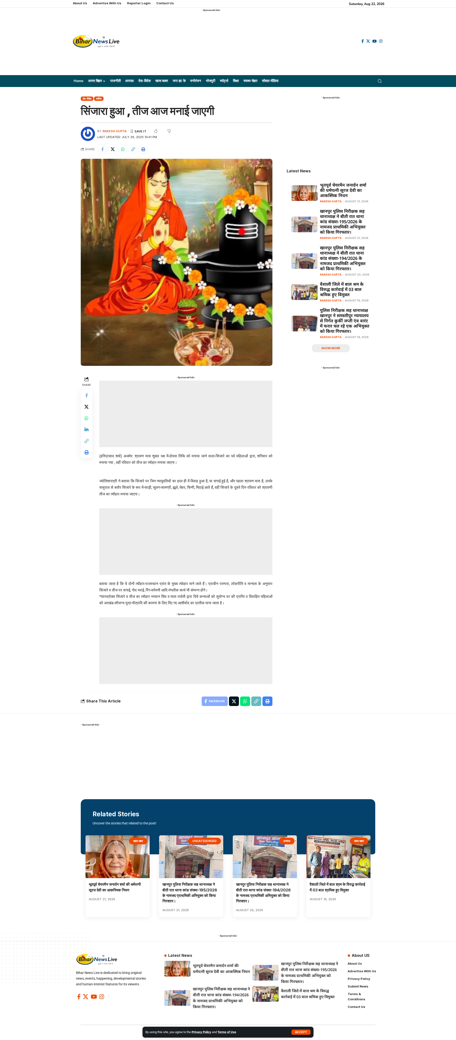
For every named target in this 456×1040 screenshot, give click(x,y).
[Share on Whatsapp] (123, 149)
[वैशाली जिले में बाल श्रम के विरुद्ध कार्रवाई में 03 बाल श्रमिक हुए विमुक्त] (304, 292)
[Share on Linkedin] (86, 429)
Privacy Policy (201, 1032)
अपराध (286, 841)
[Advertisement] (237, 43)
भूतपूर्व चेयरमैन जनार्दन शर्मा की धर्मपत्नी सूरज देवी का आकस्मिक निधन (343, 190)
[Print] (143, 149)
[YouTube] (374, 41)
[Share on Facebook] (102, 149)
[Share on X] (112, 149)
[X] (368, 41)
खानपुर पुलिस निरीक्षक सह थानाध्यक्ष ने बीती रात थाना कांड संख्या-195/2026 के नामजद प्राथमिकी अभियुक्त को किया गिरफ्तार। (343, 221)
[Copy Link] (133, 149)
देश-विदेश (87, 98)
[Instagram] (381, 41)
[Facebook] (362, 41)
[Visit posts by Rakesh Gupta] (88, 134)
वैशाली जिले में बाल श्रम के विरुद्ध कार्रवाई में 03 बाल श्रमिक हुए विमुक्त (342, 289)
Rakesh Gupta (115, 131)
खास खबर (138, 841)
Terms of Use (227, 1032)
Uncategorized (204, 841)
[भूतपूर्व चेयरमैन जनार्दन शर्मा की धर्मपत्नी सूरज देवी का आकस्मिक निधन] (304, 193)
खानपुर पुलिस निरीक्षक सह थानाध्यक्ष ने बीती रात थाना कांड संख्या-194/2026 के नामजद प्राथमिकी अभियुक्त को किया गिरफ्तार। (343, 258)
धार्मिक (99, 98)
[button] (301, 1032)
